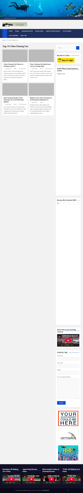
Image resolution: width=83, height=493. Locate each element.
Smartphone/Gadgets (53, 31)
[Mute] (74, 345)
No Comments (49, 68)
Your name (60, 356)
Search (77, 48)
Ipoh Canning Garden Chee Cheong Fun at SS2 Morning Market (14, 100)
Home (10, 31)
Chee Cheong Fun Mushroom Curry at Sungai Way (40, 65)
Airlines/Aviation (27, 31)
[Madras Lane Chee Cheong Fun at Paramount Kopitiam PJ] (41, 89)
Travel (17, 31)
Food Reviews (67, 31)
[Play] (59, 345)
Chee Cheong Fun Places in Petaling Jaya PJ (13, 65)
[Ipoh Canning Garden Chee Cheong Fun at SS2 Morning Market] (15, 89)
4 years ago (8, 68)
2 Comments (22, 68)
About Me (24, 35)
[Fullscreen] (77, 345)
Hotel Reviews (13, 35)
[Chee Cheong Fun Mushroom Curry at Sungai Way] (41, 56)
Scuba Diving (39, 31)
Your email (60, 363)
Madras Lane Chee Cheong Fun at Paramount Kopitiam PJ (41, 99)
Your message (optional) (63, 377)
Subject (59, 370)
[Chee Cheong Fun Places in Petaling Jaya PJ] (15, 56)
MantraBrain (46, 490)
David (15, 68)
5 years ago (34, 68)
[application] (68, 340)
